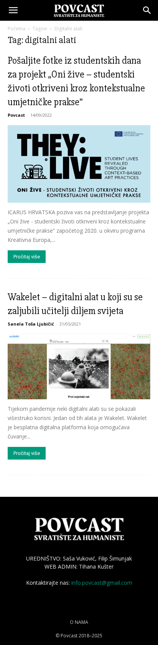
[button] (13, 10)
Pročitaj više (26, 257)
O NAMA (79, 622)
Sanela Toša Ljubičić (31, 324)
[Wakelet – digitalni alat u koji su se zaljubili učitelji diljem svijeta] (79, 366)
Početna (16, 28)
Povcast (16, 115)
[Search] (147, 10)
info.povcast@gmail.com (101, 582)
